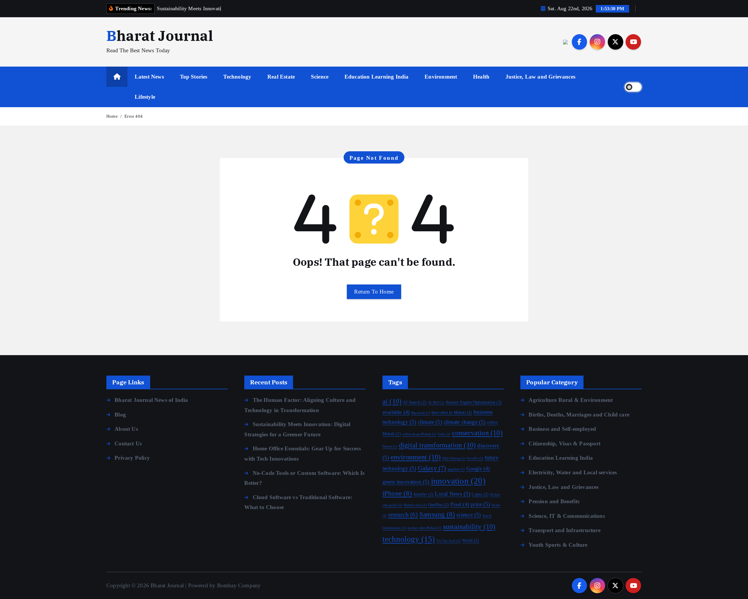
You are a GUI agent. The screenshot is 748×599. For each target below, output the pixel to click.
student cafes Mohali (424, 527)
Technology (237, 77)
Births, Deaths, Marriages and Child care (579, 415)
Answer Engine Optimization (474, 402)
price (480, 504)
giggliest (456, 469)
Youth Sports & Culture (558, 545)
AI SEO (436, 402)
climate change (464, 422)
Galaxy (432, 468)
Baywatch (420, 412)
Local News (452, 494)
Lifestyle (145, 97)
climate (430, 422)
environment (416, 457)
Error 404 (133, 116)
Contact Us (128, 443)
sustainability (469, 526)
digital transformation (437, 445)
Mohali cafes (415, 505)
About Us (126, 429)
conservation (477, 433)
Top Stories (193, 77)
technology (408, 539)
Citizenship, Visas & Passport (564, 443)
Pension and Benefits (554, 501)
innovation (458, 480)
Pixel (459, 504)
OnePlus (438, 505)
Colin (444, 434)
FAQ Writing (453, 458)
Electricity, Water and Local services (573, 472)
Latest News (149, 77)
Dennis (389, 446)
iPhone (397, 493)
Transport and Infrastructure (564, 530)
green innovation (406, 482)
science (468, 515)
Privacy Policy (132, 458)
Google (478, 468)
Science (319, 77)
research (403, 514)
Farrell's (475, 458)
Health (481, 77)
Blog (120, 415)
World (470, 540)
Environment (441, 77)
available (396, 412)
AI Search (415, 402)
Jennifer (423, 494)
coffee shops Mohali (419, 434)
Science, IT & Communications (567, 516)
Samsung (437, 514)
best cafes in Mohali (452, 412)
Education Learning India (376, 77)
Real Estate (281, 77)
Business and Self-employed (562, 429)
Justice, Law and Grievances (540, 77)
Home (112, 116)
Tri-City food (448, 540)
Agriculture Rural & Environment (571, 400)
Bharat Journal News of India (151, 400)
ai (391, 401)
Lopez (480, 494)
